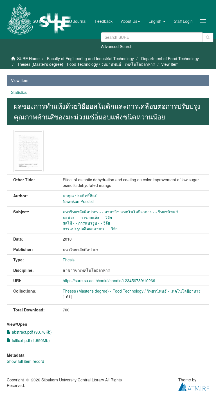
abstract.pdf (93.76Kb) (31, 332)
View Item (19, 80)
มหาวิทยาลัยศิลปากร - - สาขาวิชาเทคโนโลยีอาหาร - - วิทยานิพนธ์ (120, 211)
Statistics (19, 92)
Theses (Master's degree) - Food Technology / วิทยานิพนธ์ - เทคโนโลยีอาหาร (86, 64)
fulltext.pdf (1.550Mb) (30, 340)
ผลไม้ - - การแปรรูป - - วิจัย (86, 223)
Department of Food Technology (170, 58)
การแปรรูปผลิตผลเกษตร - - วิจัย (90, 228)
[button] (130, 21)
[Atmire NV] (193, 386)
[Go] (207, 37)
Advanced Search (116, 46)
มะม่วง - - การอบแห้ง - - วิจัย (87, 217)
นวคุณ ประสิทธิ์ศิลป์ (80, 195)
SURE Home (28, 58)
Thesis (69, 260)
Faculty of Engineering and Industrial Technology (90, 58)
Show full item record (25, 361)
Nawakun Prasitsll (78, 201)
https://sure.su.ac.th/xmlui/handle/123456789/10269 (109, 280)
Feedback (103, 21)
